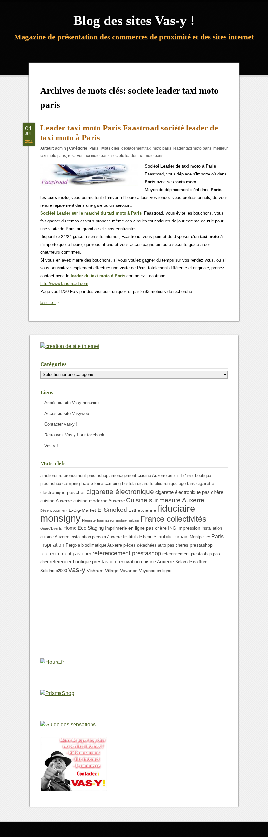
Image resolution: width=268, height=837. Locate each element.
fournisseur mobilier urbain (118, 520)
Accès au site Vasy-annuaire (71, 402)
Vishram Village (103, 570)
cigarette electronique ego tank (166, 483)
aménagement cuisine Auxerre (138, 475)
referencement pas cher (65, 553)
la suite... (48, 302)
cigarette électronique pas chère (189, 492)
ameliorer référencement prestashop (74, 475)
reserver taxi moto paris (88, 155)
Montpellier (200, 537)
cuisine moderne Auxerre (99, 500)
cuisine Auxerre (56, 500)
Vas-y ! (51, 445)
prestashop (201, 545)
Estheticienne (142, 510)
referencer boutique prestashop (83, 561)
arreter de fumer (181, 476)
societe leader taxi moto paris (137, 155)
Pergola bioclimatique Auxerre (94, 545)
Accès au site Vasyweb (66, 413)
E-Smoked (112, 509)
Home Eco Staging (83, 528)
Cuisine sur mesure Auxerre (165, 500)
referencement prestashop (126, 553)
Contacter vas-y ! (60, 424)
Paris (93, 148)
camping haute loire (82, 483)
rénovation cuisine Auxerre (145, 561)
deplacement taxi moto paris (146, 148)
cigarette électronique (120, 491)
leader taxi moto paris (192, 148)
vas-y (76, 570)
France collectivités (173, 518)
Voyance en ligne (155, 571)
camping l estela (120, 483)
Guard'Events (51, 528)
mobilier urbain (172, 536)
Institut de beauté (139, 537)
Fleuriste (89, 520)
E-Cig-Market (82, 510)
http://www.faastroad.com (64, 283)
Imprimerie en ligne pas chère (136, 528)
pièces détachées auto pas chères (155, 545)
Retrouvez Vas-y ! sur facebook (74, 435)
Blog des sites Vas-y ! (134, 20)
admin (60, 148)
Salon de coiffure (191, 562)
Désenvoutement (53, 510)
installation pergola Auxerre (96, 537)
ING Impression (184, 528)
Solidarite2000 (53, 571)
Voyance (129, 570)
